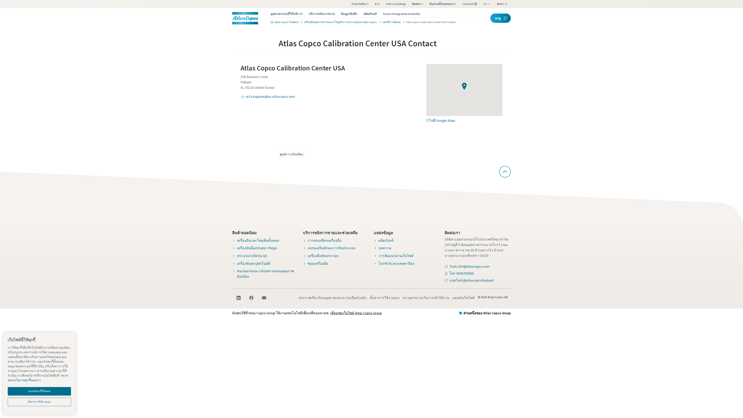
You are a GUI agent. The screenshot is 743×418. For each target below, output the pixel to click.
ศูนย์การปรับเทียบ (291, 154)
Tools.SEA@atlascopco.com (469, 266)
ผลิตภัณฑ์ (370, 14)
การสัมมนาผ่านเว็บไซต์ (395, 256)
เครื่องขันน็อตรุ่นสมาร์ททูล (257, 248)
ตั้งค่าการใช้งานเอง (384, 298)
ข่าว (377, 4)
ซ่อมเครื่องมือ (318, 263)
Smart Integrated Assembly (401, 14)
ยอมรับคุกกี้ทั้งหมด (39, 391)
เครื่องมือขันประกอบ (323, 256)
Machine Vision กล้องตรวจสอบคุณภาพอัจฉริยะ (265, 274)
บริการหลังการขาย (322, 14)
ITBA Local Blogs (396, 4)
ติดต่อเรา (417, 4)
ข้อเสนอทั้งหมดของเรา (442, 4)
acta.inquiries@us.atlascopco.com (270, 96)
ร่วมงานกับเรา (359, 4)
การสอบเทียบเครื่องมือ (325, 240)
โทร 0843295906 (461, 273)
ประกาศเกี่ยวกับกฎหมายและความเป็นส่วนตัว (333, 298)
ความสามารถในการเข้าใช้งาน (426, 298)
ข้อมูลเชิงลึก (349, 14)
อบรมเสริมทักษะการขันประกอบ (331, 248)
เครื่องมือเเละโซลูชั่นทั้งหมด (258, 240)
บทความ (384, 248)
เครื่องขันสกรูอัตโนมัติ (253, 263)
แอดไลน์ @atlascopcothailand (471, 280)
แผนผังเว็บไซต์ (463, 298)
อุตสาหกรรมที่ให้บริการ (286, 14)
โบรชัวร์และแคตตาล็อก (396, 263)
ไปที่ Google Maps (442, 120)
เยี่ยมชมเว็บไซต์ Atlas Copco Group (356, 313)
